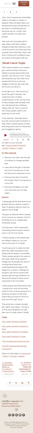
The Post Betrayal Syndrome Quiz (15, 341)
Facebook (26, 354)
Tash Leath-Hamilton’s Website (14, 322)
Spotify (5, 148)
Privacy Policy (13, 427)
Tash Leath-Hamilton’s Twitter (14, 337)
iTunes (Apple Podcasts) (15, 145)
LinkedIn (21, 356)
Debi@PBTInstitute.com (10, 403)
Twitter (5, 356)
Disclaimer (20, 427)
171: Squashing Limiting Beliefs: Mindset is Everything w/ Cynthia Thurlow (8, 367)
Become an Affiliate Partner (11, 406)
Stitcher (12, 148)
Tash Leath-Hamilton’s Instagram (15, 332)
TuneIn (20, 148)
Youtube (12, 356)
